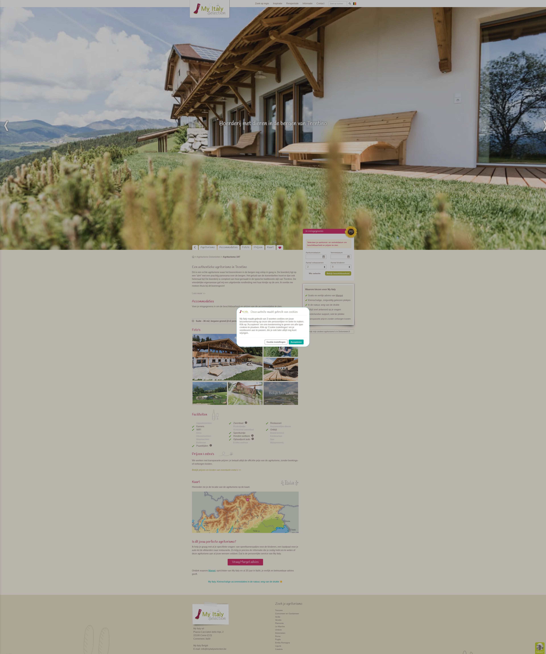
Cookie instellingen (276, 342)
